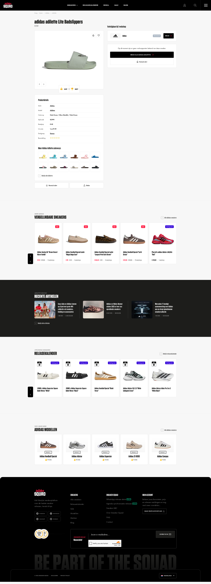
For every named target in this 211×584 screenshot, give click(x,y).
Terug (35, 13)
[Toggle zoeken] (195, 5)
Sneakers (71, 5)
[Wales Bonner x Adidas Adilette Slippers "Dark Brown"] (85, 167)
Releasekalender (90, 5)
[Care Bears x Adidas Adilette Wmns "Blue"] (64, 156)
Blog (126, 5)
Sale (116, 5)
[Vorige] (39, 84)
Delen (88, 185)
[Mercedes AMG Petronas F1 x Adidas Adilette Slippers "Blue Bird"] (95, 156)
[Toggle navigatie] (205, 5)
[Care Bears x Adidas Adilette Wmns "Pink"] (85, 156)
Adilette (54, 13)
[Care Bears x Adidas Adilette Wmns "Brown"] (74, 156)
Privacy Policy (65, 575)
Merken (73, 518)
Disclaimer (54, 575)
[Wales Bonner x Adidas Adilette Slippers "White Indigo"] (74, 167)
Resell (106, 5)
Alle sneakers (75, 499)
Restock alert (53, 185)
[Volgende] (44, 84)
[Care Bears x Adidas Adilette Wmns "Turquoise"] (53, 156)
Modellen (74, 513)
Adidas (47, 13)
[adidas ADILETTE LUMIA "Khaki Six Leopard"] (53, 167)
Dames (52, 133)
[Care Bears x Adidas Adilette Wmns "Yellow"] (43, 156)
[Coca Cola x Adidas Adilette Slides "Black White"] (43, 167)
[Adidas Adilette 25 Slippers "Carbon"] (95, 167)
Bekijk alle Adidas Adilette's (140, 55)
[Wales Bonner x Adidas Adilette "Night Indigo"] (64, 167)
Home (41, 13)
